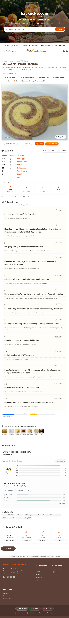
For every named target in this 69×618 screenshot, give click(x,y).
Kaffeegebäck (27, 518)
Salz (18, 177)
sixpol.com (53, 613)
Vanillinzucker (22, 171)
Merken (27, 144)
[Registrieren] (64, 51)
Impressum (6, 596)
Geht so (20, 491)
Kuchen (63, 45)
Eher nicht (10, 491)
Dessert (16, 45)
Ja (28, 491)
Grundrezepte (34, 45)
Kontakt (5, 593)
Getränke (24, 45)
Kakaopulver (21, 168)
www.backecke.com (14, 564)
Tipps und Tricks (56, 569)
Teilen (40, 144)
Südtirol (5, 518)
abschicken (60, 461)
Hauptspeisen (46, 45)
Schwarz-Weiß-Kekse (8, 515)
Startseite (4, 61)
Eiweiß (19, 174)
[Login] (67, 51)
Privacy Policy (7, 598)
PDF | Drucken (11, 144)
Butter (19, 165)
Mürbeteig (28, 515)
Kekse (55, 45)
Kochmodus (52, 144)
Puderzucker (22, 162)
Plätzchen (19, 515)
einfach (12, 518)
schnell (19, 518)
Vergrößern (61, 137)
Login (53, 572)
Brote (8, 45)
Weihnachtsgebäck (55, 515)
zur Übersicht (9, 548)
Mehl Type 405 (22, 159)
